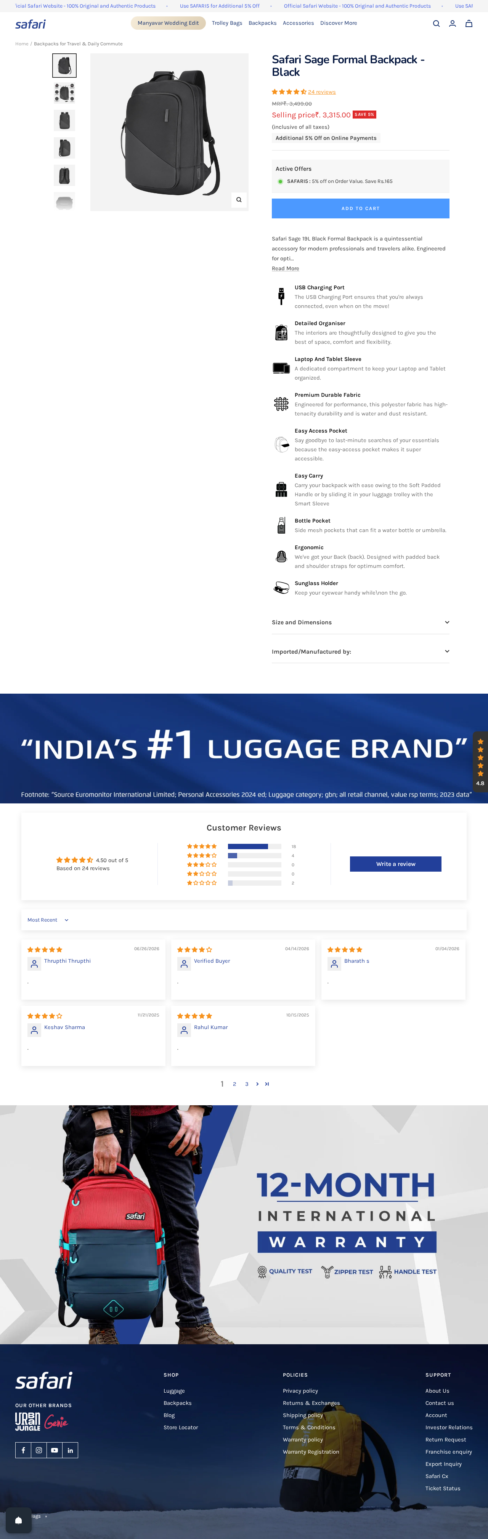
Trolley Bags (227, 22)
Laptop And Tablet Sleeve (328, 359)
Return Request (445, 1439)
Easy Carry (309, 475)
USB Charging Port (320, 287)
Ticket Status (443, 1488)
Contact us (439, 1403)
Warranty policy (303, 1439)
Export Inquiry (443, 1463)
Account (436, 1415)
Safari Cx (436, 1476)
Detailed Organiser (320, 323)
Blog (169, 1415)
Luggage (174, 1390)
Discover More (338, 22)
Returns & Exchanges (311, 1403)
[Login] (452, 23)
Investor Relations (449, 1427)
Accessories (298, 22)
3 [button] (247, 1084)
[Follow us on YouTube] (54, 1450)
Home (22, 43)
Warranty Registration (311, 1451)
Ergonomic (309, 547)
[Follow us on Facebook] (23, 1450)
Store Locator (181, 1427)
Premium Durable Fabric (328, 394)
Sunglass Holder (316, 583)
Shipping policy (303, 1415)
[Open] (19, 1520)
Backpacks (263, 22)
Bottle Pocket (313, 520)
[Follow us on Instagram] (39, 1450)
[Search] (436, 23)
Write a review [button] (396, 863)
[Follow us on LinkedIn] (70, 1450)
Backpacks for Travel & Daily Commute (78, 43)
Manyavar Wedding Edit (168, 22)
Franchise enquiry (448, 1451)
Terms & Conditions (309, 1427)
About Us (437, 1390)
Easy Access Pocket (321, 430)
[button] (290, 91)
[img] (44, 949)
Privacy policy (300, 1390)
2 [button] (234, 1084)
